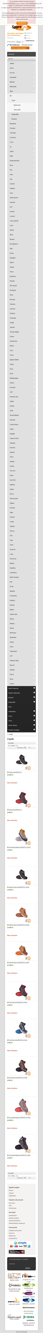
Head (11, 475)
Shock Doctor (14, 498)
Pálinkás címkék (14, 1280)
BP (11, 96)
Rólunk (11, 1190)
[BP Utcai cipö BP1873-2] (21, 798)
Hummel (12, 202)
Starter (12, 401)
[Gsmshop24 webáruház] (28, 1300)
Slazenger (13, 318)
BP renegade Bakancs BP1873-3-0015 (19, 847)
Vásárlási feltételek (14, 1220)
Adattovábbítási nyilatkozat (17, 1223)
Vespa (12, 364)
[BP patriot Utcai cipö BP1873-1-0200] (21, 913)
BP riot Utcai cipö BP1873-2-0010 (17, 1040)
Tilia (11, 535)
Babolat (12, 82)
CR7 (11, 392)
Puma (11, 272)
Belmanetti (13, 86)
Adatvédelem (13, 1215)
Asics (11, 369)
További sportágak (13, 730)
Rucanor (12, 299)
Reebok (12, 281)
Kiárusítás (11, 54)
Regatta (12, 434)
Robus (12, 628)
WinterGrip (13, 637)
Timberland (13, 651)
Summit (12, 517)
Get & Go (12, 549)
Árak (10, 1205)
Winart (12, 619)
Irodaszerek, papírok (14, 1304)
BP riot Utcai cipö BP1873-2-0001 (17, 1002)
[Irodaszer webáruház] (14, 1300)
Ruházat (14, 119)
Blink (11, 91)
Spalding (12, 568)
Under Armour (14, 424)
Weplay (12, 623)
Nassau (12, 605)
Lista (16, 745)
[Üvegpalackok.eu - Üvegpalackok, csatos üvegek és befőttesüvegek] (28, 1275)
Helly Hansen (14, 197)
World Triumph (14, 577)
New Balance (14, 244)
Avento (12, 466)
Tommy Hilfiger (14, 332)
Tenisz (10, 716)
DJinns (12, 383)
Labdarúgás (12, 711)
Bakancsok (17, 105)
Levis (11, 225)
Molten (12, 609)
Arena (12, 68)
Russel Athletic (14, 415)
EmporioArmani (14, 160)
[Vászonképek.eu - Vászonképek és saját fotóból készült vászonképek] (14, 1285)
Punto (11, 586)
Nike (11, 248)
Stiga (11, 512)
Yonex (12, 355)
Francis (12, 531)
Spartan (12, 452)
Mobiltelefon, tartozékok (28, 1303)
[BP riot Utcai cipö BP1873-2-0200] (21, 1066)
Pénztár (28, 38)
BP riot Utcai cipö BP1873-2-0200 (17, 1077)
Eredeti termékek (14, 1218)
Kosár (27, 35)
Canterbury (13, 572)
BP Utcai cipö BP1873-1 (14, 772)
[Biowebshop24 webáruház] (28, 1285)
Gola (11, 193)
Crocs (11, 142)
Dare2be (12, 420)
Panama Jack (14, 397)
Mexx (11, 235)
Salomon (12, 304)
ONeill (12, 262)
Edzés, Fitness (12, 725)
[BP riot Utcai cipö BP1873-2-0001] (21, 990)
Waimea (12, 484)
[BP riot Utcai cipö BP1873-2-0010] (21, 1028)
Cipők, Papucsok (13, 688)
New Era (12, 447)
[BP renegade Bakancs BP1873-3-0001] (21, 1143)
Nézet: (10, 745)
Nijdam (12, 503)
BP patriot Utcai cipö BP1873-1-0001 (18, 887)
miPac (12, 429)
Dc (11, 147)
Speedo (12, 327)
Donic (11, 545)
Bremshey (13, 633)
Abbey (12, 489)
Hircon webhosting (21, 1332)
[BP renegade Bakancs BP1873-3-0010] (21, 1105)
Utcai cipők (17, 110)
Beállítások (29, 33)
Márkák (10, 59)
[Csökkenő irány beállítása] (30, 747)
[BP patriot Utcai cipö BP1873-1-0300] (21, 950)
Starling (12, 670)
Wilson (12, 346)
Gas (11, 179)
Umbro (12, 336)
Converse (13, 137)
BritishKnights (14, 378)
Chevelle (12, 128)
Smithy (12, 322)
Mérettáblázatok (14, 45)
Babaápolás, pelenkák (29, 1296)
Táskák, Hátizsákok (14, 693)
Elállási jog (12, 1236)
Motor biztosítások (29, 1311)
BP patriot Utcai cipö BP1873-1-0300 (18, 962)
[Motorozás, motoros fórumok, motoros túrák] (28, 1307)
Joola (11, 646)
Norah (12, 253)
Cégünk (11, 1193)
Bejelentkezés (30, 40)
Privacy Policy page (7, 17)
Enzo (11, 165)
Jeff (11, 207)
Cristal (12, 522)
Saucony (12, 309)
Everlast (12, 508)
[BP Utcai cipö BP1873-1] (21, 760)
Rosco (12, 494)
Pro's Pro (12, 471)
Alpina (12, 642)
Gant (11, 174)
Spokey (12, 461)
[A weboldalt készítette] (28, 1268)
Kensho (12, 211)
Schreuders (13, 596)
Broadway (13, 123)
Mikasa (12, 563)
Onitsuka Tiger (14, 660)
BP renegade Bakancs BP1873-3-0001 (19, 1155)
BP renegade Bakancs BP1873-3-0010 (19, 1117)
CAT (11, 656)
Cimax (12, 684)
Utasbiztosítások (28, 1313)
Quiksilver (13, 276)
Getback (12, 188)
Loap (11, 554)
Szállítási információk (15, 1230)
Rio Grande (13, 285)
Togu (11, 540)
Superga (12, 443)
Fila (11, 170)
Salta (11, 410)
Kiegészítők (15, 114)
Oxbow (12, 267)
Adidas (12, 63)
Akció (10, 707)
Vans (11, 350)
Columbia (13, 133)
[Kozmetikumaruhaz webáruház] (28, 1293)
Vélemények (12, 1208)
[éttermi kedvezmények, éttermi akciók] (14, 1316)
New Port (12, 480)
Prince (12, 674)
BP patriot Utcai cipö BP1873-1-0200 (18, 925)
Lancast (12, 216)
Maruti (12, 230)
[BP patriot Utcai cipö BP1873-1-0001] (21, 875)
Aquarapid (13, 77)
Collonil (12, 184)
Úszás (10, 721)
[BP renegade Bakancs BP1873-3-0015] (21, 835)
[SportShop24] (21, 27)
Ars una (12, 73)
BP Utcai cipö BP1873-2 (14, 809)
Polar (11, 373)
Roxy (11, 295)
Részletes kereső (27, 45)
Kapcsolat (10, 38)
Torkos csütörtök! (14, 1319)
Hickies (12, 406)
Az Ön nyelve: (11, 42)
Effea (11, 156)
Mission (12, 239)
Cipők (13, 100)
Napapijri (12, 258)
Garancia (11, 1233)
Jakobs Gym (13, 614)
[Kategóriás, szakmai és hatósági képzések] (28, 1318)
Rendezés (20, 747)
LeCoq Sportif (14, 221)
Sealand (12, 313)
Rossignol (13, 290)
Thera (11, 457)
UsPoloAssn (13, 341)
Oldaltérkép (12, 1196)
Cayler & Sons (14, 438)
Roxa (11, 679)
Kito (11, 582)
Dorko (12, 151)
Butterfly (12, 591)
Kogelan (12, 600)
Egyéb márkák (14, 359)
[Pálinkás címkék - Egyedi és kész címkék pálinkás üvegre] (14, 1275)
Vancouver (13, 559)
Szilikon (12, 526)
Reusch (12, 665)
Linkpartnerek (13, 1238)
